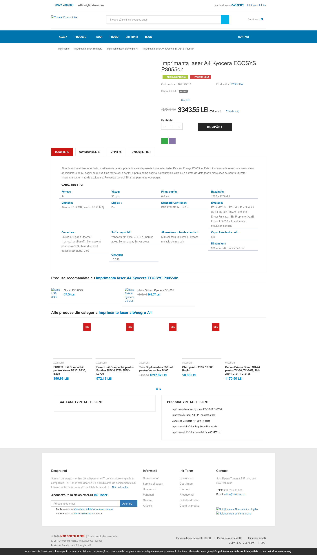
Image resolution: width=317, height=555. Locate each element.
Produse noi (187, 494)
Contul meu (186, 478)
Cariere (147, 500)
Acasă (62, 37)
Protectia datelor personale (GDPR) (194, 538)
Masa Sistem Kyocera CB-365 (155, 290)
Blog (148, 37)
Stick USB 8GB (73, 290)
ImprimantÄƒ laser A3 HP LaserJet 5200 (193, 415)
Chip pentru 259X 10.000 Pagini (197, 368)
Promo (114, 37)
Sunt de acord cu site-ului (79, 513)
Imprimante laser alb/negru (88, 48)
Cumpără (215, 127)
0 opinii (185, 100)
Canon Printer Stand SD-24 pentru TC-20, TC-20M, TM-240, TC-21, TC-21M (242, 370)
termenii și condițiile (83, 513)
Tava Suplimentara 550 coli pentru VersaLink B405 (156, 368)
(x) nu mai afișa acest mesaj (275, 551)
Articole (147, 505)
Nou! (99, 37)
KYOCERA (237, 84)
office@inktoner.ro (234, 494)
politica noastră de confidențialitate (238, 551)
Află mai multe (120, 487)
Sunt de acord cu (85, 508)
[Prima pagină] (53, 49)
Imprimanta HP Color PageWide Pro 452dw (194, 426)
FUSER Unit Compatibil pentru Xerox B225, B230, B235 (69, 370)
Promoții (185, 489)
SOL (263, 543)
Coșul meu (186, 483)
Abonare (127, 503)
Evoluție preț (231, 111)
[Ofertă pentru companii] (172, 141)
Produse (80, 37)
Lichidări (132, 37)
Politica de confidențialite (229, 538)
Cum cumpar (151, 478)
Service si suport (153, 483)
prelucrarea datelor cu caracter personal (94, 508)
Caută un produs (189, 505)
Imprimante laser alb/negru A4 (123, 48)
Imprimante (64, 48)
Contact (243, 37)
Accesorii (58, 363)
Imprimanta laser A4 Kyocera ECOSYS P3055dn (168, 48)
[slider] (168, 99)
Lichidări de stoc (189, 500)
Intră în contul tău (256, 5)
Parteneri (148, 494)
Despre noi (149, 489)
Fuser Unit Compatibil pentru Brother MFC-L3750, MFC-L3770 (115, 370)
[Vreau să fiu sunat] (164, 141)
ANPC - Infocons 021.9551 (242, 543)
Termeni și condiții (257, 538)
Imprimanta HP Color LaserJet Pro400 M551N (196, 432)
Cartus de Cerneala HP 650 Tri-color (191, 420)
